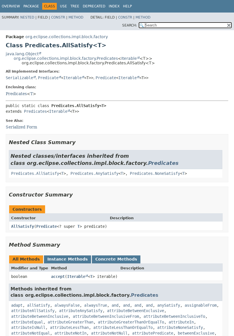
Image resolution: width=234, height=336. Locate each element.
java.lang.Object (22, 54)
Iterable (129, 58)
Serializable (19, 77)
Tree (74, 6)
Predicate (48, 77)
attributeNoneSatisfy (180, 327)
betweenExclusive (196, 333)
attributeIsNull (28, 327)
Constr (58, 17)
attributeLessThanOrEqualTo (123, 327)
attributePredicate (152, 333)
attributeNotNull (109, 333)
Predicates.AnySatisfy (94, 173)
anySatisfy (168, 305)
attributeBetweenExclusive (135, 310)
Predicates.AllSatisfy (35, 173)
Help (127, 6)
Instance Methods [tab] (67, 259)
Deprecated (94, 6)
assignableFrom (201, 305)
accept (58, 276)
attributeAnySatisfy (80, 310)
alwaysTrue (95, 305)
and (115, 305)
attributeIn (181, 322)
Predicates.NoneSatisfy (155, 173)
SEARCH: (129, 25)
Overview (11, 6)
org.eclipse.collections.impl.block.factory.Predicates (66, 58)
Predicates (16, 93)
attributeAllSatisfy (33, 310)
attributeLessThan (69, 327)
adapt (17, 305)
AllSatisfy (22, 226)
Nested (27, 17)
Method (75, 17)
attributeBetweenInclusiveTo (174, 316)
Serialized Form (21, 127)
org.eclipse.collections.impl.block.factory (66, 36)
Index (114, 6)
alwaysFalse (67, 305)
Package (31, 6)
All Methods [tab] (26, 259)
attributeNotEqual (30, 333)
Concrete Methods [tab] (116, 259)
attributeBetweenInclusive (39, 316)
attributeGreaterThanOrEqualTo (131, 322)
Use (63, 6)
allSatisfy (38, 305)
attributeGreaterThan (70, 322)
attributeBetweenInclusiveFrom (106, 316)
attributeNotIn (70, 333)
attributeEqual (27, 322)
